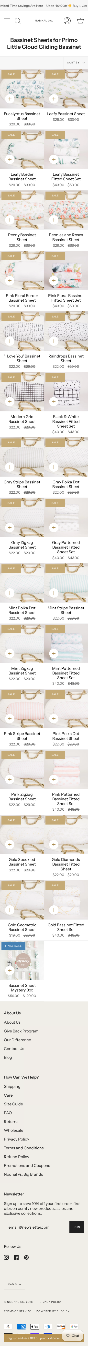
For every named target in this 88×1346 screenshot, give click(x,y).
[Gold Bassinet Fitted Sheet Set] (66, 899)
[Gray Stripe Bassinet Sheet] (22, 457)
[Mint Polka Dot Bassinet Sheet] (22, 582)
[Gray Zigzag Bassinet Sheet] (22, 517)
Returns (11, 1121)
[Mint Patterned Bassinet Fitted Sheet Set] (66, 643)
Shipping (12, 1086)
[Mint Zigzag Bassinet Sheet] (22, 643)
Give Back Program (21, 1031)
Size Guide (13, 1103)
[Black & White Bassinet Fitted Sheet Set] (66, 391)
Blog (8, 1057)
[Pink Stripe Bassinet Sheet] (22, 708)
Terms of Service (18, 1311)
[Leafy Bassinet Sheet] (66, 88)
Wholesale (13, 1130)
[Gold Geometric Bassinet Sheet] (22, 899)
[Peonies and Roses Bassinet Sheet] (66, 210)
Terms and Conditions (24, 1147)
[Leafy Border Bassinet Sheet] (22, 149)
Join (76, 1227)
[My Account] (67, 21)
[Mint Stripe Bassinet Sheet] (66, 582)
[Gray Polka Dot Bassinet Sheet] (66, 457)
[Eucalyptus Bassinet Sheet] (22, 88)
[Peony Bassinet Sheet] (22, 210)
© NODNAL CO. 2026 (18, 1302)
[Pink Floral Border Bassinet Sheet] (22, 270)
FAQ (8, 1112)
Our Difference (17, 1039)
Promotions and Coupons (27, 1165)
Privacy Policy (16, 1139)
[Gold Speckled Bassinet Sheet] (22, 834)
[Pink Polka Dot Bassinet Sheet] (66, 708)
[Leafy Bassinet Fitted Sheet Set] (66, 149)
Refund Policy (16, 1156)
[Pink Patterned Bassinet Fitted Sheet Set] (66, 769)
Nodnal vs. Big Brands (23, 1174)
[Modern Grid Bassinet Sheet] (22, 391)
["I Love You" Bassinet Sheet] (22, 331)
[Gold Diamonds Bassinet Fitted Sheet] (66, 834)
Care (8, 1095)
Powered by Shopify (53, 1311)
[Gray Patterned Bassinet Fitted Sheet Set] (66, 517)
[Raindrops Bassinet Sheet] (66, 331)
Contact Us (14, 1048)
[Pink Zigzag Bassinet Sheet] (22, 769)
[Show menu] (7, 20)
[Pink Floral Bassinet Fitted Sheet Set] (66, 270)
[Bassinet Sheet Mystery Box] (22, 960)
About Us (12, 1022)
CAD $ (12, 1284)
